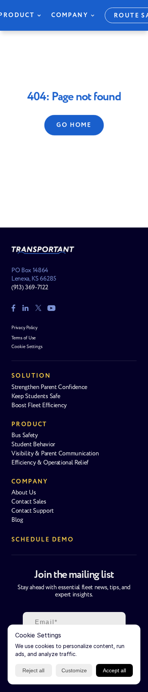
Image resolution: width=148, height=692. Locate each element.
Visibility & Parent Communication (55, 453)
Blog (17, 520)
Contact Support (32, 511)
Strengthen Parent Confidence (49, 387)
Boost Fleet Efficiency (39, 405)
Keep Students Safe (35, 396)
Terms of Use (23, 338)
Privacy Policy (24, 328)
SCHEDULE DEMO (42, 539)
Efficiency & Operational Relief (49, 462)
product (29, 424)
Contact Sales (28, 501)
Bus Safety (24, 435)
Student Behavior (33, 444)
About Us (23, 492)
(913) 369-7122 (29, 287)
